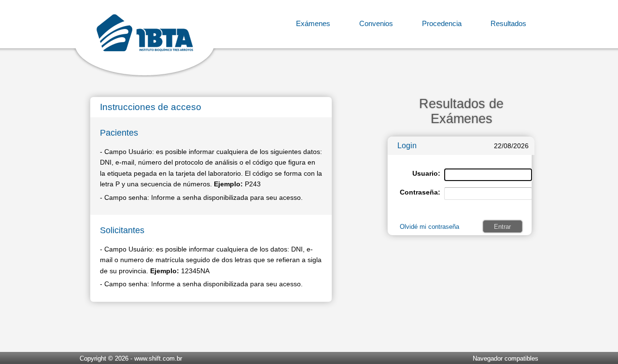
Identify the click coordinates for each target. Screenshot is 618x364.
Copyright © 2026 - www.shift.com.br (131, 358)
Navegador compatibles (505, 358)
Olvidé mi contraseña (429, 226)
